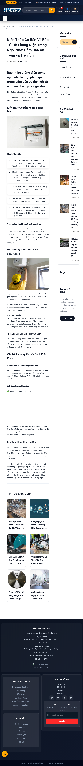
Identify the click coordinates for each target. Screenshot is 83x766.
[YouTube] (58, 697)
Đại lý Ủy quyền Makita (21, 701)
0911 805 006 (11, 2)
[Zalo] (71, 697)
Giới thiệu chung (21, 724)
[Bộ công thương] (41, 665)
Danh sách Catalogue (21, 705)
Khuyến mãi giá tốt (67, 77)
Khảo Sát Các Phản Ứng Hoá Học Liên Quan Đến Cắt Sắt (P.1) (74, 247)
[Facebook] (51, 697)
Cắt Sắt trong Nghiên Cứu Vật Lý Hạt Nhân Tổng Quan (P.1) (75, 184)
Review (12, 27)
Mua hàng (21, 691)
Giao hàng (21, 738)
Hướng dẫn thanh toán (21, 687)
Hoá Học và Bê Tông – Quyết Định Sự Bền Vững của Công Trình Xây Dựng (17, 528)
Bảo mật (21, 731)
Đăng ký (61, 721)
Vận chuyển (21, 735)
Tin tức (62, 94)
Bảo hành (21, 727)
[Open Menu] (5, 18)
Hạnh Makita (24, 61)
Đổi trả (21, 742)
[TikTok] (64, 697)
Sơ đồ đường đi (21, 698)
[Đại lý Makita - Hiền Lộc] (12, 10)
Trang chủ (6, 27)
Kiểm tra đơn (21, 694)
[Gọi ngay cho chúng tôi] (5, 754)
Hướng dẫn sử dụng (68, 67)
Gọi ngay (68, 318)
